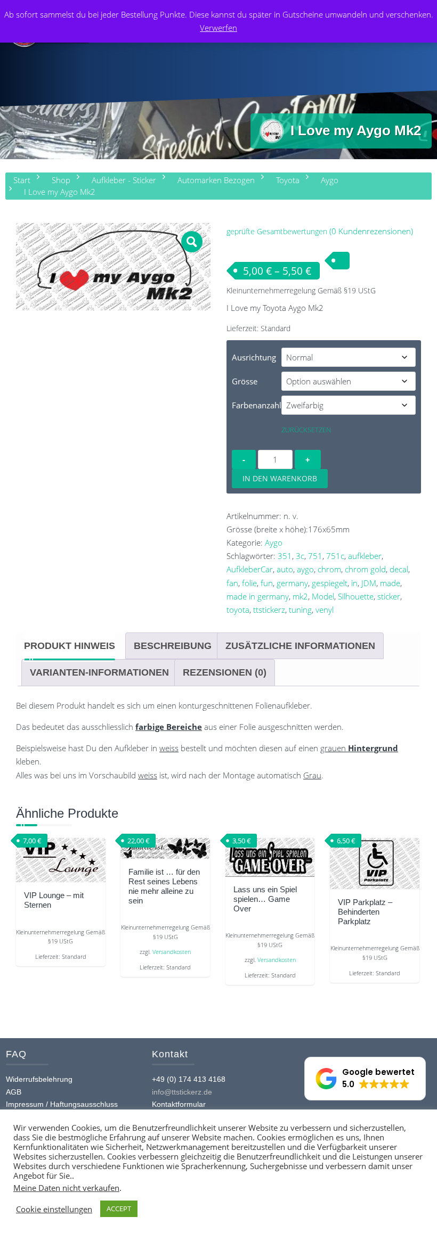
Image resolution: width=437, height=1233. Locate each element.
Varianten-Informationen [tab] (99, 672)
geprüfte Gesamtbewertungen (276, 231)
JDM (368, 583)
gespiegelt (329, 583)
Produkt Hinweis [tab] (69, 645)
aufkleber (365, 555)
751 (315, 555)
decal (399, 569)
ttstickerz (269, 609)
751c (335, 555)
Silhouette (356, 596)
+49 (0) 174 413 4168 (188, 1079)
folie (249, 583)
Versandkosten (171, 952)
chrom (329, 569)
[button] (192, 241)
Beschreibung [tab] (173, 645)
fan (232, 583)
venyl (324, 609)
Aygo (273, 542)
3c (300, 555)
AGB (13, 1092)
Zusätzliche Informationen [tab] (300, 645)
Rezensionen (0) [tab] (224, 672)
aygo (305, 569)
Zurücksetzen (306, 429)
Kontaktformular (179, 1104)
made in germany (257, 596)
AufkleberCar (249, 569)
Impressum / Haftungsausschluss (62, 1104)
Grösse (244, 381)
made (390, 583)
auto (285, 569)
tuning (300, 609)
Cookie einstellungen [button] (54, 1209)
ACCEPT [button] (119, 1208)
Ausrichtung (254, 357)
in (354, 583)
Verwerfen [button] (218, 27)
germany (292, 583)
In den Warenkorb (279, 478)
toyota (237, 609)
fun (267, 583)
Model (323, 596)
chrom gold (365, 569)
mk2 (300, 596)
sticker (388, 596)
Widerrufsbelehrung (39, 1079)
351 (285, 555)
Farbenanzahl (256, 405)
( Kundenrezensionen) (371, 231)
